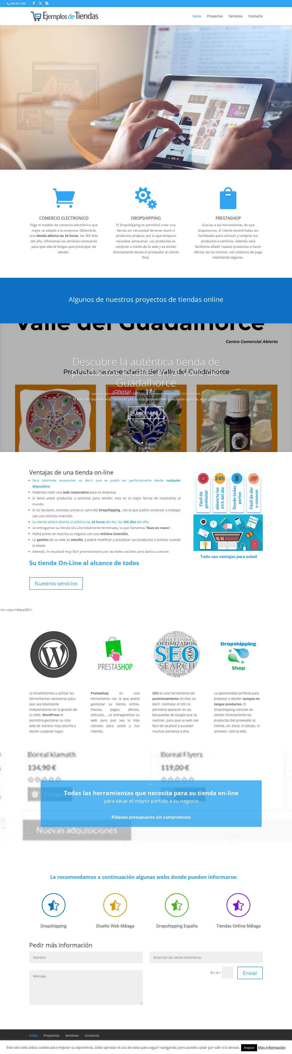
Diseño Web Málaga (115, 926)
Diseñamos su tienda (209, 78)
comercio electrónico (165, 394)
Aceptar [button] (249, 1048)
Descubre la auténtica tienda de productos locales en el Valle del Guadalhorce (146, 371)
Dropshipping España (177, 926)
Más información (272, 1047)
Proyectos (215, 16)
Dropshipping (53, 926)
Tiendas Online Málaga (238, 926)
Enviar (250, 972)
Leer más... (146, 412)
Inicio (197, 16)
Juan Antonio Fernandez (113, 394)
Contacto (255, 16)
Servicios (235, 16)
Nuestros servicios (56, 583)
